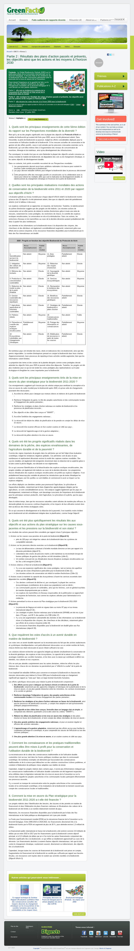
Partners (105, 20)
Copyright (36, 948)
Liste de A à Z (13, 47)
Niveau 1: (17, 118)
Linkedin (105, 936)
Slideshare (98, 936)
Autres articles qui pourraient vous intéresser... (36, 877)
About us (91, 20)
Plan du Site (14, 926)
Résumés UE (75, 20)
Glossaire (77, 47)
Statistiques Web (29, 927)
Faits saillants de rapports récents (48, 20)
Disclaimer (14, 937)
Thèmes (25, 47)
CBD (72, 104)
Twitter (91, 936)
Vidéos (67, 47)
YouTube (120, 936)
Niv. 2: (38, 119)
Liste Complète (119, 178)
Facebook (84, 936)
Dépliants (57, 47)
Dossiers (24, 20)
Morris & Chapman (105, 948)
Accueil (12, 20)
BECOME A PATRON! (108, 139)
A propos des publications (41, 47)
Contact (13, 931)
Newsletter (113, 936)
